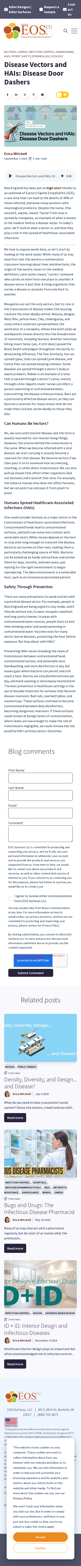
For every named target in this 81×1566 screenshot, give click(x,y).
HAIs (7, 56)
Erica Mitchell (15, 153)
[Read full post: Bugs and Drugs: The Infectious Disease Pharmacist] (40, 1153)
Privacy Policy (22, 1498)
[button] (10, 176)
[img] (62, 176)
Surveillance (30, 1192)
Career (58, 1192)
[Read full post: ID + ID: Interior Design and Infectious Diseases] (40, 1284)
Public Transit (27, 1066)
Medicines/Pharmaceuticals (23, 1187)
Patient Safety (20, 56)
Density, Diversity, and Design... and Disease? (40, 1083)
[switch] (62, 95)
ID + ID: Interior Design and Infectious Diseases (36, 1329)
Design (9, 1066)
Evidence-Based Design (60, 1313)
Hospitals (39, 1182)
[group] (40, 176)
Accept (40, 1537)
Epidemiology (41, 56)
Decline (40, 1548)
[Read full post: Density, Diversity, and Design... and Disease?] (40, 1038)
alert (54, 188)
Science (22, 52)
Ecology (57, 56)
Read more (15, 1118)
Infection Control (41, 52)
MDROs (46, 1192)
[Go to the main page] (28, 31)
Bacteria (10, 52)
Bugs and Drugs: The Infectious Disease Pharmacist (39, 1208)
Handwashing (65, 52)
